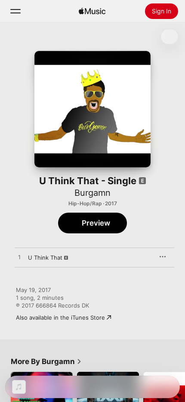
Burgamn (92, 193)
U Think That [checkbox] (45, 257)
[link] (46, 361)
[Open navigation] (15, 11)
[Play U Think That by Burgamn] (19, 257)
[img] (92, 11)
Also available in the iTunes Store (60, 317)
